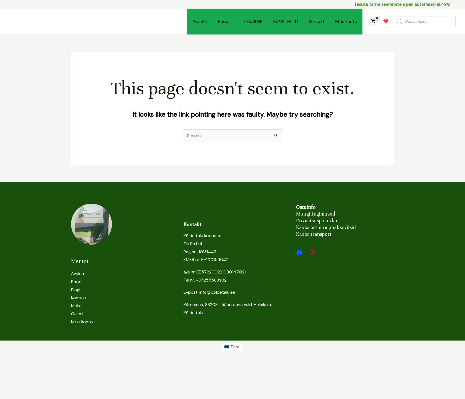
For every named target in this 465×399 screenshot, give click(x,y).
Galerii (77, 314)
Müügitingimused (315, 214)
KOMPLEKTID (285, 21)
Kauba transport (314, 234)
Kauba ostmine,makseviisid (326, 227)
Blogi (75, 290)
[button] (231, 21)
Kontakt (317, 21)
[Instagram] (312, 252)
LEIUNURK (253, 21)
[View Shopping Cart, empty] (373, 22)
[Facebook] (299, 252)
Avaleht (199, 21)
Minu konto (346, 21)
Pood (223, 21)
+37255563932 (211, 280)
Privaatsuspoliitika (316, 220)
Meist (76, 305)
